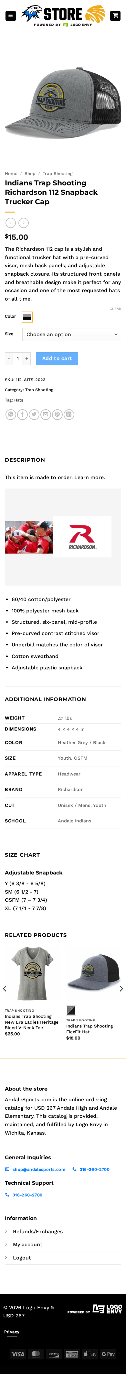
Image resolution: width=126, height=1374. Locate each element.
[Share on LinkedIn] (69, 414)
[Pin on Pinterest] (57, 414)
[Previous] (5, 1001)
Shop (30, 173)
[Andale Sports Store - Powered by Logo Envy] (63, 16)
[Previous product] (23, 223)
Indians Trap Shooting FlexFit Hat (89, 1028)
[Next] (121, 1001)
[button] (10, 16)
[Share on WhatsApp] (10, 414)
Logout (22, 1258)
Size (9, 334)
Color (10, 316)
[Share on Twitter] (34, 414)
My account (27, 1244)
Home (11, 173)
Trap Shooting (57, 173)
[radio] (27, 317)
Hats (18, 400)
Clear (115, 309)
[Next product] (10, 223)
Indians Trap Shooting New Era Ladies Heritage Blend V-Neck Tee (31, 1022)
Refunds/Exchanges (38, 1231)
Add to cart (57, 358)
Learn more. (89, 477)
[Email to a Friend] (45, 414)
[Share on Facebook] (22, 414)
